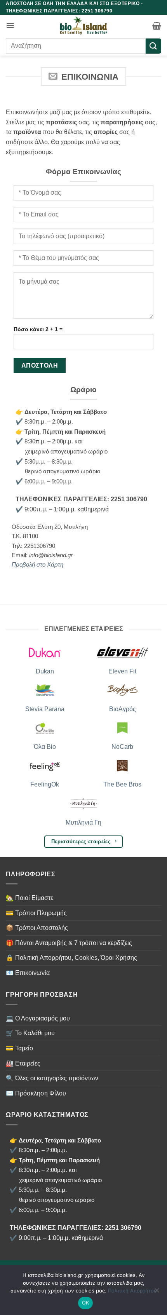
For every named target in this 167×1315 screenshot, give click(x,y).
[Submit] (153, 46)
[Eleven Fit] (122, 652)
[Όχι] (156, 1292)
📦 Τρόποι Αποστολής (37, 927)
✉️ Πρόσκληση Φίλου (36, 1093)
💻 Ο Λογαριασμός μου (38, 1018)
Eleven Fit (122, 671)
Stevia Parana (44, 709)
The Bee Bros (122, 784)
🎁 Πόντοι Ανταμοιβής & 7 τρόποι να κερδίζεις (69, 943)
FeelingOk (44, 784)
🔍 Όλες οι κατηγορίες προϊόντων (52, 1078)
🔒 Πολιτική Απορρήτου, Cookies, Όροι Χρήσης (71, 957)
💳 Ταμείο (19, 1048)
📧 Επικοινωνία (28, 973)
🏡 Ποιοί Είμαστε (29, 898)
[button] (10, 25)
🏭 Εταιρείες (23, 1063)
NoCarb (122, 746)
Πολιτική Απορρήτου (132, 1290)
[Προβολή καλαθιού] (156, 25)
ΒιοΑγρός (122, 709)
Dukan (45, 671)
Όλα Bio (45, 746)
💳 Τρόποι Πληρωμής (36, 913)
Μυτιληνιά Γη (83, 822)
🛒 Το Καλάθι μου (30, 1033)
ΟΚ (85, 1302)
